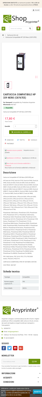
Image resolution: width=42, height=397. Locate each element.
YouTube (15, 348)
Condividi (10, 140)
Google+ (34, 140)
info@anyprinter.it (13, 331)
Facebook (4, 348)
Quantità (7, 126)
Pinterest (10, 143)
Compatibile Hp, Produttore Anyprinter (23, 102)
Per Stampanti (7, 102)
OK (35, 361)
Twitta (22, 140)
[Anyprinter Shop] (21, 19)
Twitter (9, 348)
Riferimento (6, 104)
